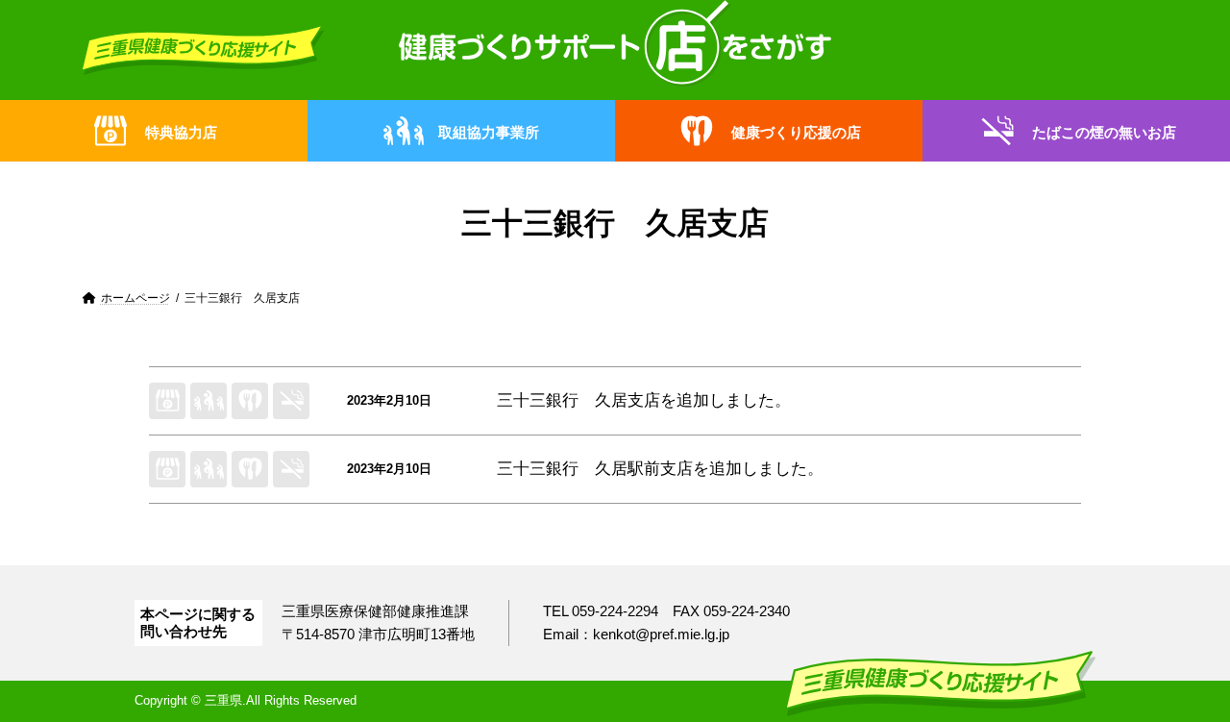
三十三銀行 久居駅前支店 (595, 469)
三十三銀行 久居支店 (578, 400)
